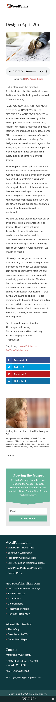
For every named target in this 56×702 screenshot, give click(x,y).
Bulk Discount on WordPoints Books (26, 563)
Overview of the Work (19, 634)
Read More (12, 456)
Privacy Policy (15, 573)
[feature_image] (28, 412)
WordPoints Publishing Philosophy (25, 568)
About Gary (13, 629)
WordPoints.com (28, 346)
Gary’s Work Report (18, 639)
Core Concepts (15, 603)
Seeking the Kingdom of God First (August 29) (27, 432)
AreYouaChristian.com (17, 350)
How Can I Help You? (19, 614)
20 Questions (14, 598)
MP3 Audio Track (33, 79)
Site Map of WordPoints (20, 552)
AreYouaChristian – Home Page (24, 588)
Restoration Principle (18, 608)
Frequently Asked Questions (22, 557)
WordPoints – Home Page (21, 547)
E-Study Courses (16, 593)
